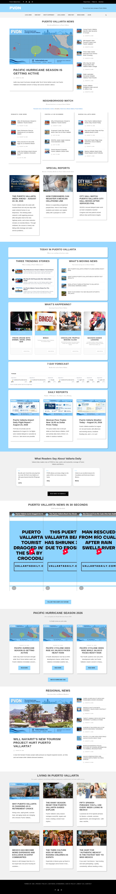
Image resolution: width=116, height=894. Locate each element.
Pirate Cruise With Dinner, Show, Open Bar (21, 340)
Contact (88, 883)
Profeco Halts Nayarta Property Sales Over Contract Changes (94, 709)
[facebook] (23, 2)
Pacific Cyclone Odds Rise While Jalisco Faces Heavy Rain (92, 650)
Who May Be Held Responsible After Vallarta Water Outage (90, 64)
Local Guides (61, 14)
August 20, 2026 (89, 91)
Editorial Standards (57, 883)
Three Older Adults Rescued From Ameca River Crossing (90, 53)
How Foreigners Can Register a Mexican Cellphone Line (57, 198)
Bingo (46, 338)
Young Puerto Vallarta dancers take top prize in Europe (90, 31)
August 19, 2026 (23, 125)
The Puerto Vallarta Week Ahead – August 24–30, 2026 (24, 198)
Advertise (101, 2)
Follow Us (94, 2)
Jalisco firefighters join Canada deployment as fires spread (93, 758)
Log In (89, 14)
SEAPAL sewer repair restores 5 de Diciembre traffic (60, 141)
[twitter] (26, 2)
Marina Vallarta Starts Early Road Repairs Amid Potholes (94, 152)
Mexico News (81, 14)
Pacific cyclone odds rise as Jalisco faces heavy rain (58, 650)
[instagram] (32, 2)
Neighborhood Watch (58, 100)
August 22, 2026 (89, 69)
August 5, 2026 (90, 156)
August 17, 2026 (89, 722)
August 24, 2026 (20, 77)
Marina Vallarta (70, 108)
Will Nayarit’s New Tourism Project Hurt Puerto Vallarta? (89, 42)
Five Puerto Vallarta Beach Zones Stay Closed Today (93, 122)
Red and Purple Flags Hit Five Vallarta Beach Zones (94, 131)
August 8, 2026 (90, 146)
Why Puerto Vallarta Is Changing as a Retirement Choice (24, 806)
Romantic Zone (37, 108)
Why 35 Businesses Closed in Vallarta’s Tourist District (26, 122)
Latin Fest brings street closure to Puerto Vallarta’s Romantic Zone (27, 153)
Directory (71, 14)
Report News (86, 2)
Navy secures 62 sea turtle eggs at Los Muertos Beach (26, 142)
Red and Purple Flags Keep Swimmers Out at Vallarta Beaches (93, 141)
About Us (80, 883)
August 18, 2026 (23, 137)
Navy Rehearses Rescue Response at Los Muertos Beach (25, 132)
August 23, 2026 (89, 58)
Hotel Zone (63, 108)
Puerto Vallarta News (58, 21)
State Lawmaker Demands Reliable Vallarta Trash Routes (90, 75)
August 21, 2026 (89, 80)
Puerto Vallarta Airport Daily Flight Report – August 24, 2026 (23, 422)
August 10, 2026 (89, 762)
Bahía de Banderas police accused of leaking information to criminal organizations (94, 747)
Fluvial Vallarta (79, 108)
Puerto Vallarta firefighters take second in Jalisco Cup (90, 87)
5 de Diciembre (46, 108)
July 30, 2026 (22, 157)
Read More (24, 667)
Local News (28, 14)
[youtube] (29, 2)
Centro (52, 108)
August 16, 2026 (92, 645)
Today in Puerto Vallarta (58, 249)
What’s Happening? (48, 14)
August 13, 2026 (91, 135)
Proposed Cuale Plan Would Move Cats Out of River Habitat (61, 131)
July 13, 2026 (56, 154)
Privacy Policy (42, 883)
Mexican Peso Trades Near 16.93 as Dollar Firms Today (56, 422)
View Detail (27, 351)
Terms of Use (29, 883)
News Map (37, 14)
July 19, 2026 (56, 144)
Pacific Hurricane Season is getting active (24, 650)
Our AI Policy (71, 883)
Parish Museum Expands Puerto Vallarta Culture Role (60, 150)
